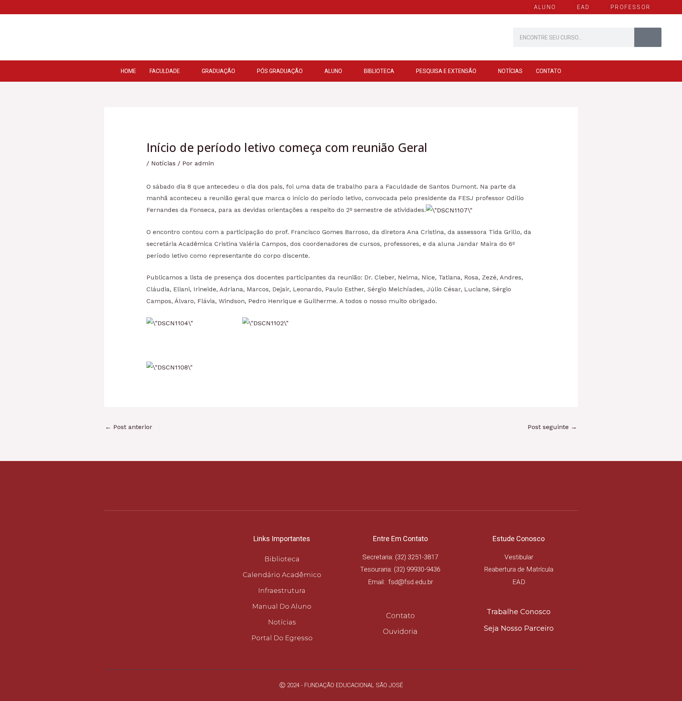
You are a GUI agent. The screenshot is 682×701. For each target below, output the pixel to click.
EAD (518, 582)
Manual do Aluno (281, 606)
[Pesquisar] (647, 37)
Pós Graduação (280, 71)
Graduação (218, 71)
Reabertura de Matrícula (518, 569)
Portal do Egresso (282, 638)
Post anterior (128, 427)
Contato (548, 71)
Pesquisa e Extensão (446, 71)
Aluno (333, 71)
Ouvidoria (400, 631)
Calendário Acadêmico (282, 575)
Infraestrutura (281, 590)
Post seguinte (552, 427)
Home (128, 71)
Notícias (510, 71)
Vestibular (518, 557)
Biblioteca (379, 71)
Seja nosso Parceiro (519, 628)
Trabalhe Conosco (519, 611)
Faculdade (165, 71)
